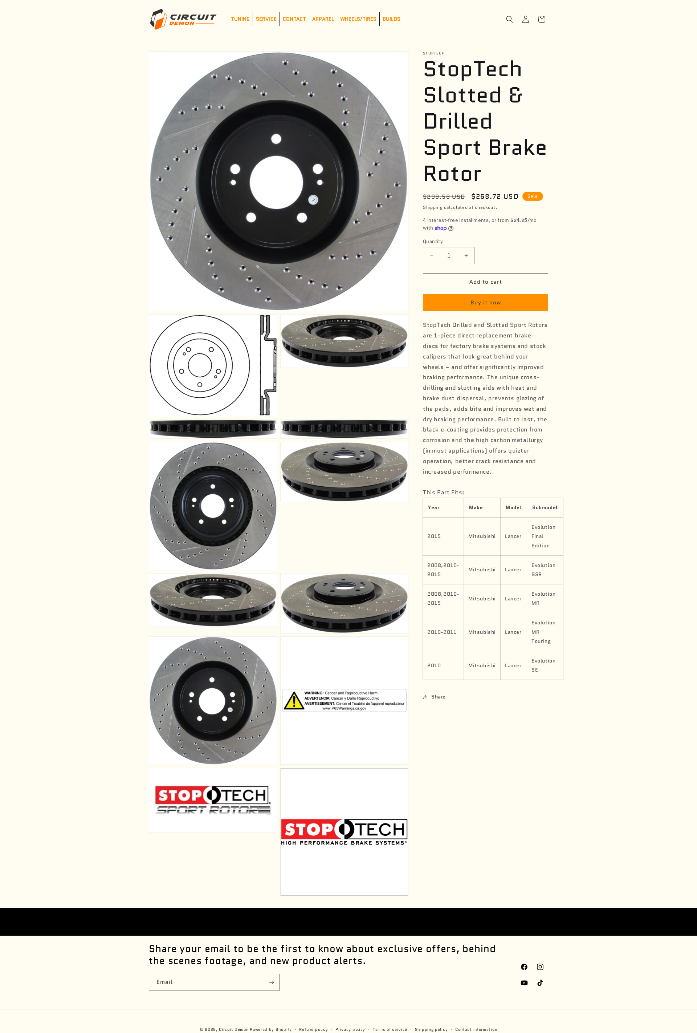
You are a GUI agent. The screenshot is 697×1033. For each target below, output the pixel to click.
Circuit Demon (233, 1029)
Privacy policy (350, 1029)
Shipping (433, 207)
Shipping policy (431, 1029)
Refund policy (313, 1029)
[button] (510, 19)
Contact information (476, 1029)
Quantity (433, 241)
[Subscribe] (271, 982)
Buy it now (485, 303)
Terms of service (390, 1029)
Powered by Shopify (271, 1029)
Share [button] (438, 696)
